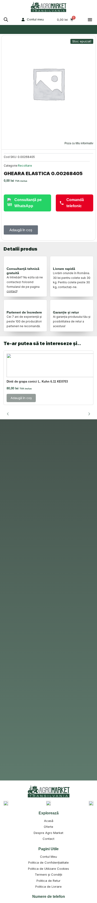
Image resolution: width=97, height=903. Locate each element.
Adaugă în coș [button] (21, 398)
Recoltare (25, 165)
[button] (89, 19)
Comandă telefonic (75, 203)
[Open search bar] (6, 19)
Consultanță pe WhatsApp (28, 203)
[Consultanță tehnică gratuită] (11, 262)
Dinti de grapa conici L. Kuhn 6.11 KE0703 (37, 381)
